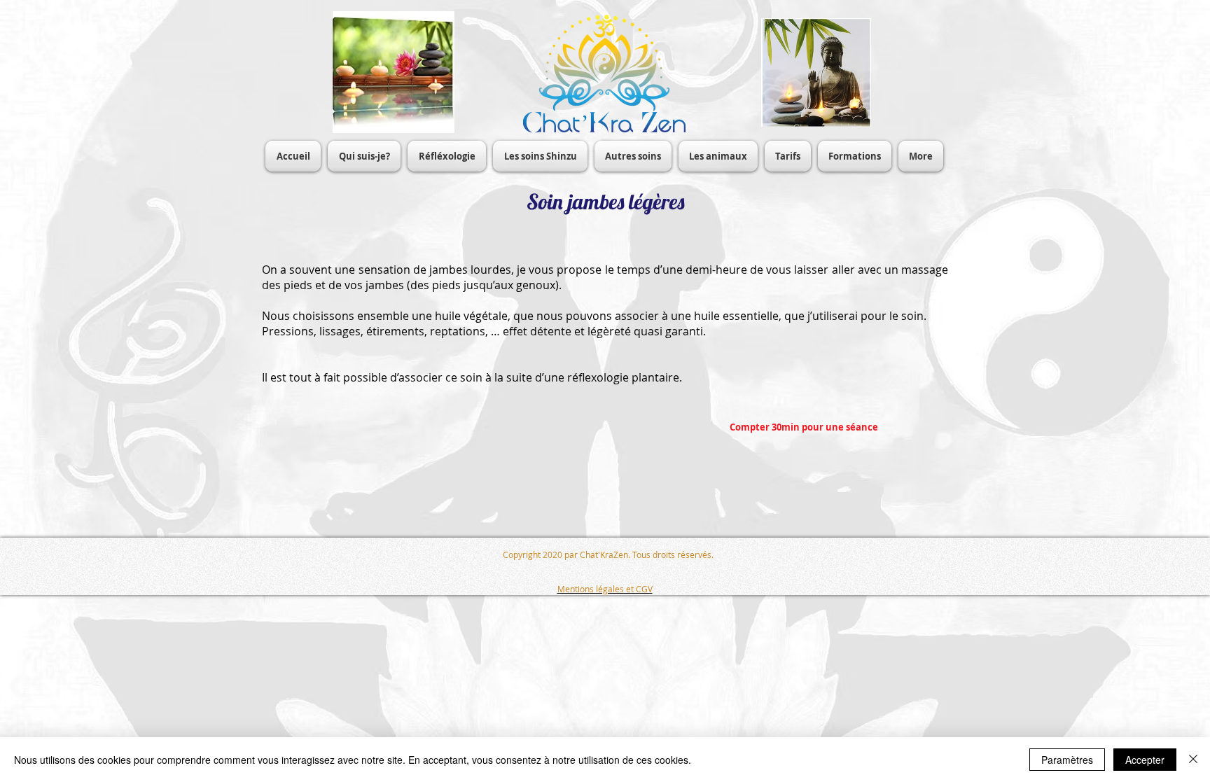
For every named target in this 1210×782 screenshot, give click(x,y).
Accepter (1144, 760)
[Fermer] (1193, 759)
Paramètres (1067, 760)
